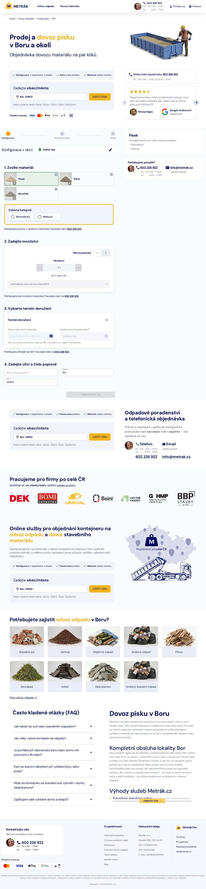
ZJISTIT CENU (100, 96)
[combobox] (53, 96)
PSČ (8, 379)
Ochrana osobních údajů (116, 840)
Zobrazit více (150, 801)
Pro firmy (180, 837)
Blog (106, 864)
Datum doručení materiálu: (22, 329)
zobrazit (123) (176, 113)
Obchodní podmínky (114, 835)
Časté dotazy (110, 854)
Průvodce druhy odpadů (116, 849)
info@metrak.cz (181, 167)
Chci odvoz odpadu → (23, 697)
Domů (12, 18)
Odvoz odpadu (45, 6)
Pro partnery (182, 842)
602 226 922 (154, 3)
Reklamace (109, 845)
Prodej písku (43, 18)
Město (65, 369)
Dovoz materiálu (69, 6)
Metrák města (111, 859)
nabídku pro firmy (66, 485)
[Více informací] (56, 174)
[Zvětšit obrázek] (14, 183)
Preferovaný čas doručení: (75, 329)
